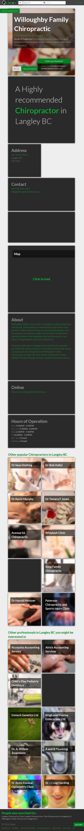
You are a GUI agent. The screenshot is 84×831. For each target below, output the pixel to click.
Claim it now (45, 66)
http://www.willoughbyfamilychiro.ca (28, 391)
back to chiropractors (10, 11)
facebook (6, 828)
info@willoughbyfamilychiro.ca (25, 191)
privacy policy (44, 828)
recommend (29, 68)
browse (66, 828)
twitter (15, 828)
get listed (56, 828)
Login (80, 3)
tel (20, 188)
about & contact (28, 828)
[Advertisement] (41, 227)
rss (73, 828)
